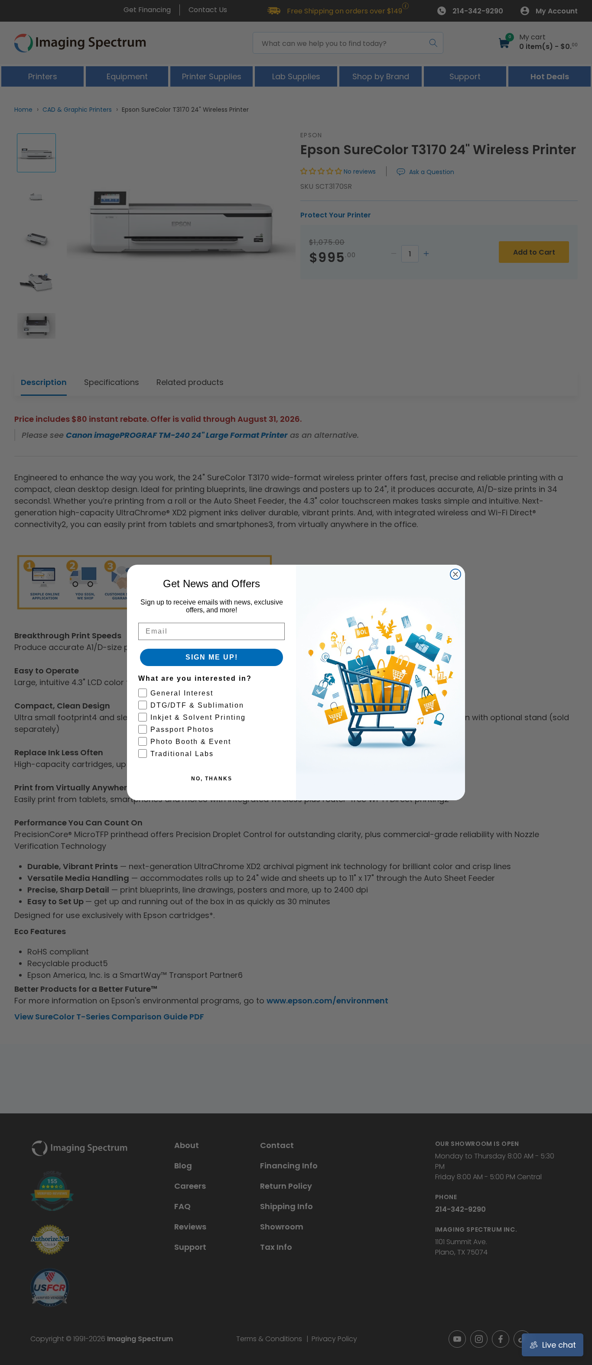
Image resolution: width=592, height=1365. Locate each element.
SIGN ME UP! (211, 657)
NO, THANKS (211, 779)
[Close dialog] (455, 574)
